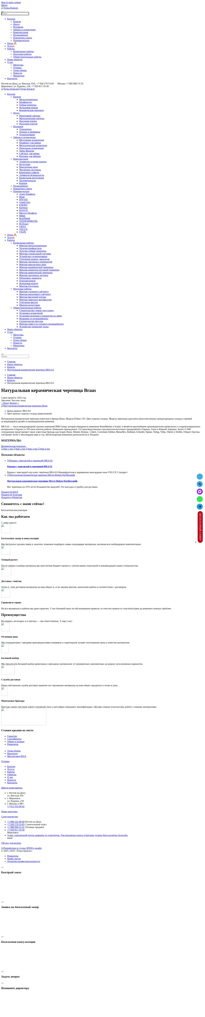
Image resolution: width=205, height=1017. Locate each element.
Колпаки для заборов (30, 156)
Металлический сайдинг (31, 118)
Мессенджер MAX (16, 756)
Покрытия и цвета (22, 37)
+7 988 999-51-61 (15, 827)
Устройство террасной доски (34, 326)
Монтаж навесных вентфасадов (35, 299)
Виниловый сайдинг (30, 115)
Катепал (23, 207)
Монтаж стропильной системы (35, 253)
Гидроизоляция (27, 134)
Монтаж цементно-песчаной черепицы (39, 270)
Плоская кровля (27, 280)
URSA (22, 226)
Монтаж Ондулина (29, 286)
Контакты (12, 78)
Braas (22, 197)
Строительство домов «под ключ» (36, 310)
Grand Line (24, 202)
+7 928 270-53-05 (15, 824)
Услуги (10, 46)
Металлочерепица (28, 99)
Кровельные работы (23, 51)
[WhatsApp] (200, 499)
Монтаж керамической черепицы (36, 267)
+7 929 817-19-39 (15, 830)
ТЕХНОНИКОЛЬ (28, 221)
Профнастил (25, 102)
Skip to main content (11, 2)
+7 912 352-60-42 (15, 806)
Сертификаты (14, 739)
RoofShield (24, 218)
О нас (10, 62)
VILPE (22, 232)
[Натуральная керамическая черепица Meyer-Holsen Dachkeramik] (41, 475)
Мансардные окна (28, 167)
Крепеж (23, 183)
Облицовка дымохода (30, 278)
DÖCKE (23, 199)
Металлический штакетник (33, 145)
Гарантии (12, 736)
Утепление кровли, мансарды (34, 259)
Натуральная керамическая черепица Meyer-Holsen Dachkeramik (42, 481)
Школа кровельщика (11, 788)
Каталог (11, 19)
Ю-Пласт (24, 224)
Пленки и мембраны (29, 132)
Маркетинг (19, 75)
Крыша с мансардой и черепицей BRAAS (29, 466)
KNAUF (23, 210)
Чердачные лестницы (30, 169)
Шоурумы (18, 65)
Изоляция (18, 27)
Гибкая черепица (27, 105)
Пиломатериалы (27, 180)
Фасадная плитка (28, 121)
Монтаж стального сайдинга (33, 291)
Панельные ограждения (31, 148)
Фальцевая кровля (28, 107)
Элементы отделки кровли (33, 161)
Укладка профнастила (30, 248)
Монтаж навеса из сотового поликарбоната (41, 324)
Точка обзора (20, 70)
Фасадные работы (22, 54)
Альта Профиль (27, 194)
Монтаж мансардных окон (32, 264)
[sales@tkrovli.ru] (200, 477)
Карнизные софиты (29, 172)
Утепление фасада (28, 302)
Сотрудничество (9, 816)
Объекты (11, 774)
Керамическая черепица (31, 110)
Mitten (22, 215)
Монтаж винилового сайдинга (35, 294)
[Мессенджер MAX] (200, 492)
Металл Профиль (28, 213)
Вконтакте (12, 753)
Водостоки (24, 164)
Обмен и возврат (15, 741)
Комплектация (20, 32)
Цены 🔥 (12, 43)
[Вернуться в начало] (9, 8)
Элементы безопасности (31, 175)
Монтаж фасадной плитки (32, 297)
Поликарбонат (20, 35)
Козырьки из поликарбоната (33, 318)
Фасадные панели (28, 124)
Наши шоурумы (9, 811)
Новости (17, 73)
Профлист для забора (30, 142)
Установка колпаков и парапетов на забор (40, 316)
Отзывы (17, 67)
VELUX (23, 229)
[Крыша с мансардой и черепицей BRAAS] (30, 460)
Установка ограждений (31, 313)
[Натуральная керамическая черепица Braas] (24, 406)
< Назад (5, 403)
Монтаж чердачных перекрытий (35, 262)
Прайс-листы (14, 858)
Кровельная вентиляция (31, 178)
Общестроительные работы (27, 57)
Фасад (16, 24)
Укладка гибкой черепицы (32, 251)
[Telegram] (200, 507)
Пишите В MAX (9, 492)
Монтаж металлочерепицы (33, 245)
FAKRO (23, 205)
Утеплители (25, 129)
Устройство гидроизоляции (33, 256)
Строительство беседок (31, 321)
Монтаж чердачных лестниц (33, 275)
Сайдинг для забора (29, 153)
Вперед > (14, 403)
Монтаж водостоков (29, 305)
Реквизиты (12, 744)
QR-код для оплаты (11, 843)
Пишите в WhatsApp (11, 497)
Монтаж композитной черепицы (36, 272)
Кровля (17, 21)
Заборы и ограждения (24, 29)
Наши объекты (14, 59)
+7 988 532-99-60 (15, 821)
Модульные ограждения (31, 140)
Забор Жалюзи (26, 151)
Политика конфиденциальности (23, 861)
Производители (21, 40)
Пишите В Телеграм (11, 494)
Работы (11, 48)
